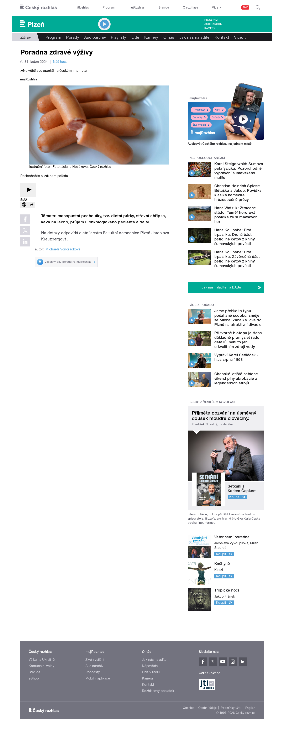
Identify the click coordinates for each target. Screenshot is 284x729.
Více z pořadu (201, 305)
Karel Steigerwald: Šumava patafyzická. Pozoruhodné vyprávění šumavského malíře (238, 171)
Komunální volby (41, 666)
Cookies (188, 707)
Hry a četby (199, 109)
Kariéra (147, 678)
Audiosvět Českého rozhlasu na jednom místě (220, 143)
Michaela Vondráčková (63, 249)
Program (109, 7)
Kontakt (222, 37)
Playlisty (118, 37)
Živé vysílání (199, 124)
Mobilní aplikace (97, 678)
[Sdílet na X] (25, 230)
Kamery (209, 28)
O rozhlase (190, 7)
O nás (168, 37)
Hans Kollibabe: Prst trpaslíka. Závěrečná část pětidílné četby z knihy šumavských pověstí (237, 259)
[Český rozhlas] (38, 7)
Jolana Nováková (75, 167)
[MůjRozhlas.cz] (28, 80)
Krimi (218, 109)
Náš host (60, 62)
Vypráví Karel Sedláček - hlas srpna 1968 (236, 357)
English (250, 707)
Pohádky (198, 117)
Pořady (72, 37)
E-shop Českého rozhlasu (213, 402)
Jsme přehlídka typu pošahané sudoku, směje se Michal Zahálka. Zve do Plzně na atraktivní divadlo (238, 318)
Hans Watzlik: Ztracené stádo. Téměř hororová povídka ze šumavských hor (235, 215)
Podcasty (92, 672)
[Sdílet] (31, 205)
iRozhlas (83, 7)
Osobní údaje (207, 707)
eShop (34, 678)
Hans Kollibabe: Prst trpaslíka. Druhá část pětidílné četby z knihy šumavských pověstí (234, 237)
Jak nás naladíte (194, 37)
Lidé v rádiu (151, 672)
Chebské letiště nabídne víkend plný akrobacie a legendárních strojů (236, 378)
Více (240, 37)
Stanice (164, 7)
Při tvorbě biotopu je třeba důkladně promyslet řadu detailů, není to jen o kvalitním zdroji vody (238, 340)
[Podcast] (24, 205)
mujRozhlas (137, 7)
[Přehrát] (28, 190)
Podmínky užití (231, 707)
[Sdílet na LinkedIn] (25, 241)
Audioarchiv (213, 24)
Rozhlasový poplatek (158, 691)
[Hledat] (258, 7)
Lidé (135, 37)
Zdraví (26, 37)
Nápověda (150, 666)
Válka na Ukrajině (42, 660)
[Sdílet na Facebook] (25, 219)
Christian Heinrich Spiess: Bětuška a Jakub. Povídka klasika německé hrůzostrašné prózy (238, 193)
